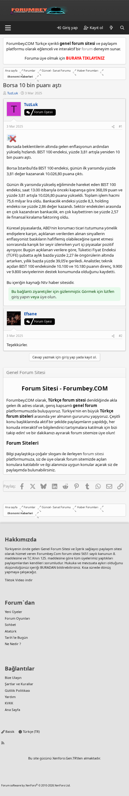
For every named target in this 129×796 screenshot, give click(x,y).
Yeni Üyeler (13, 611)
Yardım (10, 696)
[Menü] (7, 28)
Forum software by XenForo (35, 785)
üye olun (48, 296)
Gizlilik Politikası (17, 690)
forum (87, 49)
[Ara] (122, 27)
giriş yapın (20, 296)
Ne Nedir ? (13, 643)
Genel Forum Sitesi (55, 549)
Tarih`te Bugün (16, 637)
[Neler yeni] (111, 27)
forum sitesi (93, 453)
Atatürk (10, 631)
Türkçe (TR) (31, 731)
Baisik (9, 731)
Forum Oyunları (17, 618)
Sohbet (10, 624)
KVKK (9, 703)
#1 (120, 126)
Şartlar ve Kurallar (19, 684)
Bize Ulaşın (13, 677)
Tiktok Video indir (19, 580)
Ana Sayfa (12, 709)
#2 (120, 336)
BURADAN (48, 567)
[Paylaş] (113, 126)
